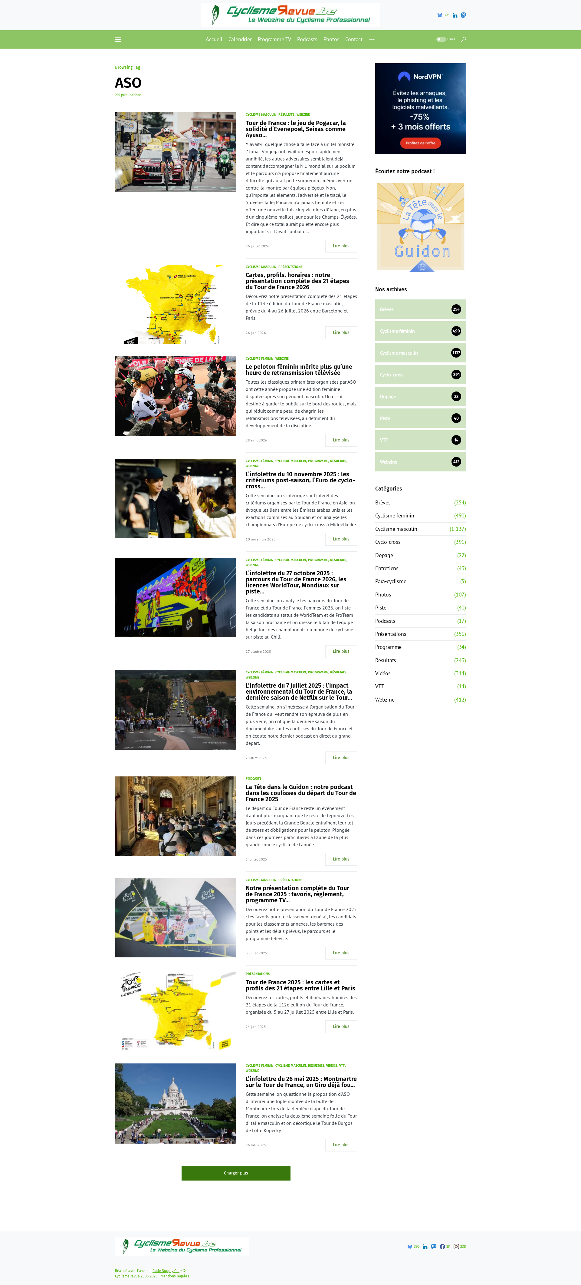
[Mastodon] (463, 15)
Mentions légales (175, 1276)
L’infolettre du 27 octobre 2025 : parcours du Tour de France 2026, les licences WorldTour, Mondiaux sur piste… (296, 582)
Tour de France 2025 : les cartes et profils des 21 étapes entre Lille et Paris (300, 985)
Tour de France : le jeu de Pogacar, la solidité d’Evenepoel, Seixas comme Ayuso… (296, 129)
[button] (118, 39)
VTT (342, 1066)
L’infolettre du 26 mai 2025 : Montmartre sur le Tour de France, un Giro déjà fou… (301, 1082)
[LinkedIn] (455, 15)
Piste (380, 607)
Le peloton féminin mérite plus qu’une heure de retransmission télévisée (299, 370)
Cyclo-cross (388, 541)
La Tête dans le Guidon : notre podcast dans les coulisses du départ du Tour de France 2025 (301, 793)
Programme (318, 461)
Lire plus (341, 246)
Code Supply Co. (166, 1271)
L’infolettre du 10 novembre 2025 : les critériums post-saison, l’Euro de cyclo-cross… (300, 480)
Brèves (383, 502)
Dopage (384, 555)
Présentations (290, 267)
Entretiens (387, 568)
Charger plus (236, 1173)
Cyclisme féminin (259, 359)
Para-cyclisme (390, 581)
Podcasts (253, 779)
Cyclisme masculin (261, 115)
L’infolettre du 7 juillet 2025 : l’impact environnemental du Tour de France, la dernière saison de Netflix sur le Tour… (299, 691)
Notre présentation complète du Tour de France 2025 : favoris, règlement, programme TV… (297, 894)
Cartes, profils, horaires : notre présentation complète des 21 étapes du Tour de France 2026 (297, 281)
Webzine (303, 115)
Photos (383, 594)
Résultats (286, 115)
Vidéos (331, 1066)
